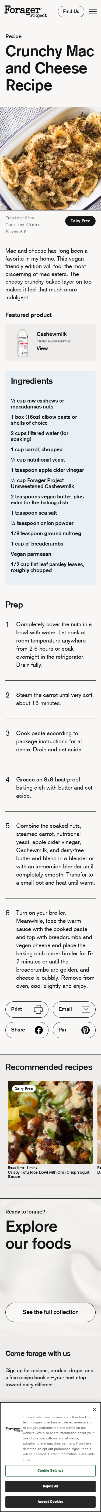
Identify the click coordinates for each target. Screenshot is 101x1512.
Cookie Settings (50, 1470)
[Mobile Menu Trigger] (93, 11)
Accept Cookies (51, 1501)
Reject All (50, 1486)
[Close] (94, 1410)
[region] (50, 1457)
